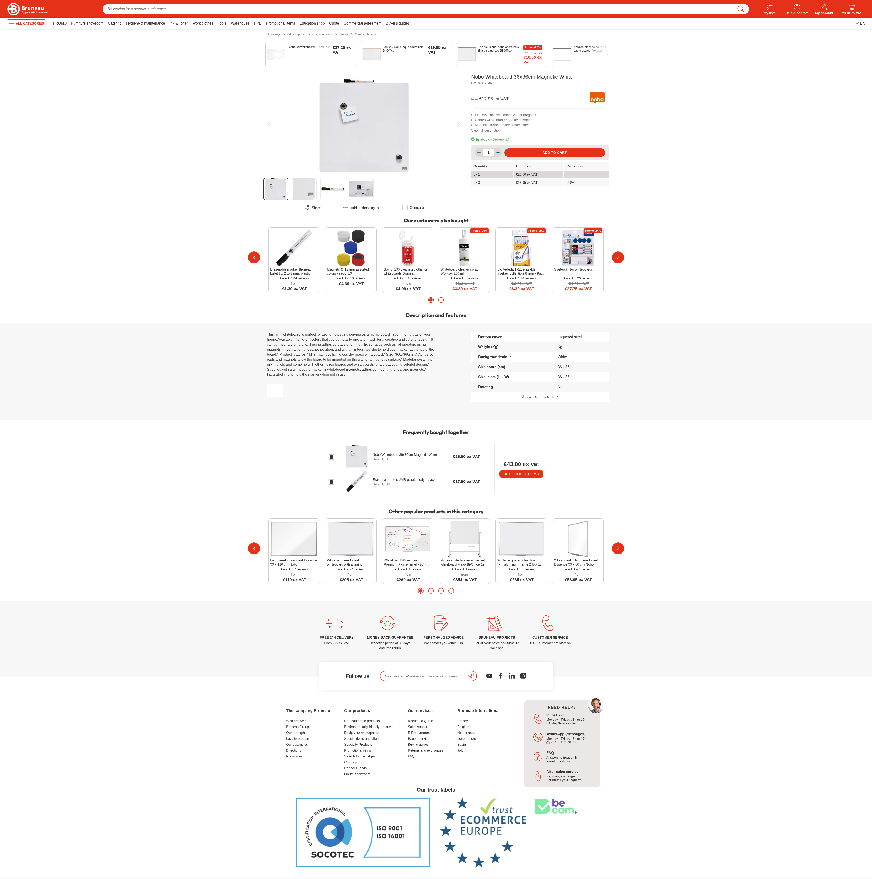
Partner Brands (355, 768)
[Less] (479, 152)
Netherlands (466, 733)
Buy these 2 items (521, 474)
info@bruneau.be (563, 723)
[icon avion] (471, 676)
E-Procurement (419, 733)
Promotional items (357, 750)
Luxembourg (466, 738)
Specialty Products (358, 744)
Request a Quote (420, 721)
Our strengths (296, 733)
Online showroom (357, 774)
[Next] (458, 124)
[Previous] (269, 124)
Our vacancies (297, 744)
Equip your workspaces (361, 733)
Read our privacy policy (25, 842)
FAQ (411, 756)
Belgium (463, 727)
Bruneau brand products (362, 721)
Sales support (418, 727)
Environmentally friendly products (369, 727)
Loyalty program (298, 738)
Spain (461, 744)
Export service (418, 738)
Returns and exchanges (425, 750)
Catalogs (350, 762)
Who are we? (296, 721)
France (462, 721)
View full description (485, 130)
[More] (498, 152)
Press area (294, 756)
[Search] (741, 9)
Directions (293, 750)
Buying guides (418, 744)
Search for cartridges (359, 756)
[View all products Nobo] (598, 97)
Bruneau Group (297, 727)
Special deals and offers (362, 738)
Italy (460, 750)
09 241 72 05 (556, 715)
